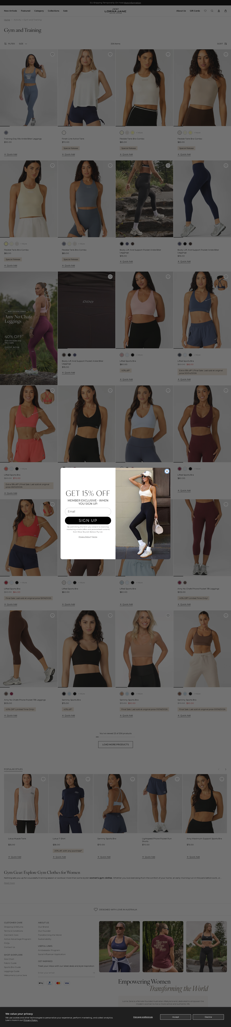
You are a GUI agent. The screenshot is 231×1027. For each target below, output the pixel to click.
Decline (208, 1017)
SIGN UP (88, 520)
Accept (175, 1017)
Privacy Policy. (31, 1020)
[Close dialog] (167, 471)
